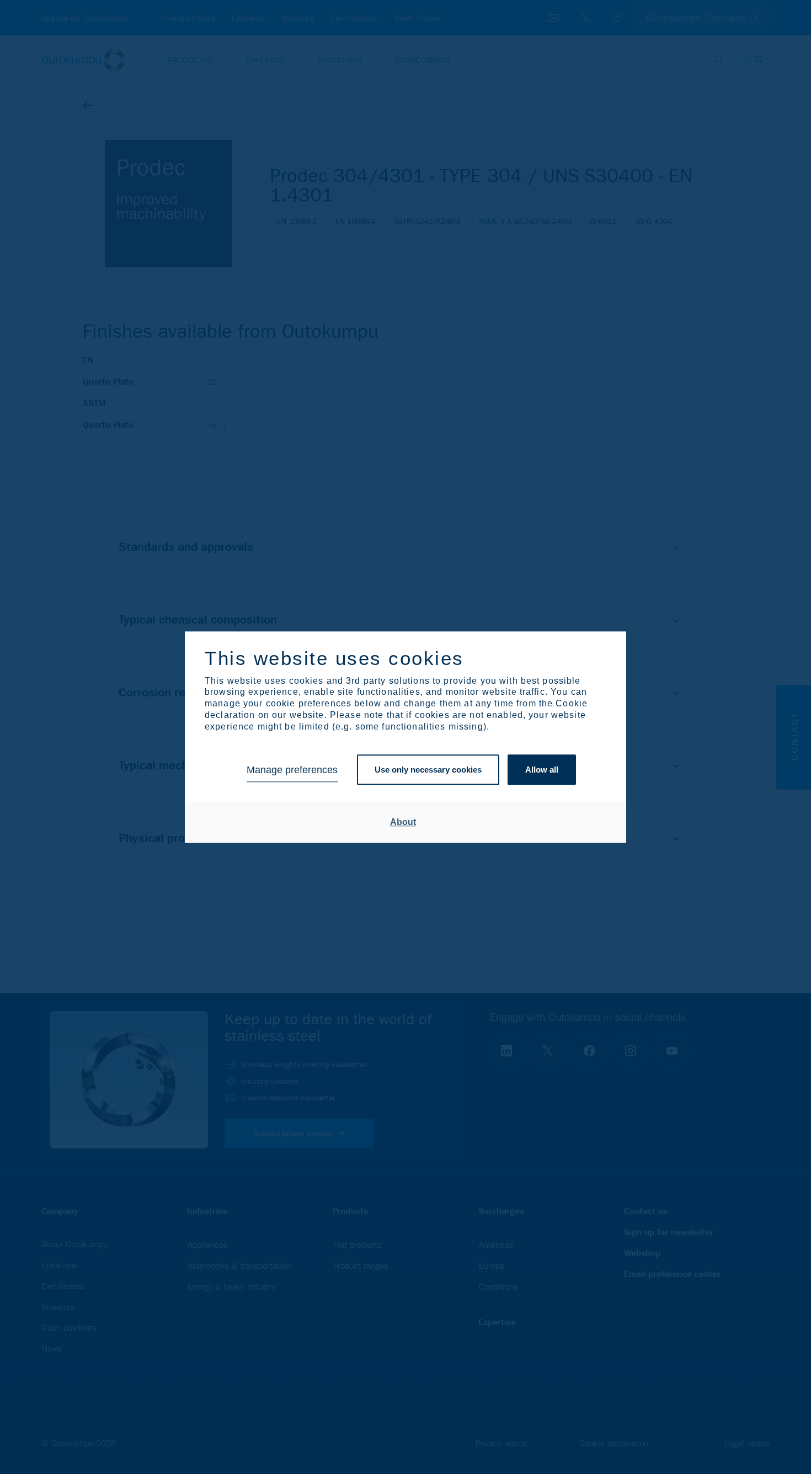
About (403, 822)
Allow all (541, 770)
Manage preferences (292, 769)
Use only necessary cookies (428, 770)
